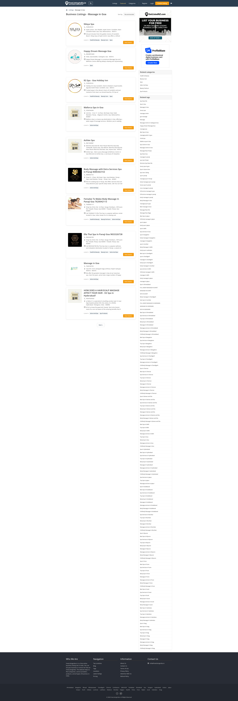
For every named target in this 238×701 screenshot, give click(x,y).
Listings (114, 3)
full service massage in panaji (148, 194)
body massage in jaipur (146, 278)
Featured (123, 3)
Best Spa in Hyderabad (146, 452)
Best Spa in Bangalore (146, 337)
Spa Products (103, 313)
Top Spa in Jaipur (144, 480)
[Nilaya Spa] (75, 30)
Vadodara (154, 690)
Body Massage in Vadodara (147, 620)
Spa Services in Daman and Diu (148, 402)
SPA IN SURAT (144, 294)
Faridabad (131, 687)
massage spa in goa (145, 203)
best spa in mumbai (145, 300)
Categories (132, 3)
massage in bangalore (146, 241)
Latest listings (97, 674)
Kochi (83, 690)
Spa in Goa (143, 104)
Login (152, 3)
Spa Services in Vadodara (147, 611)
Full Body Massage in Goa (147, 446)
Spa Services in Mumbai (146, 514)
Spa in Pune (143, 561)
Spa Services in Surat (145, 592)
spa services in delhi (145, 269)
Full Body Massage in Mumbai (148, 530)
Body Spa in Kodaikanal (146, 499)
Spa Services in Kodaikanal (147, 493)
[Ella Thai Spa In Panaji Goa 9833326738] (75, 240)
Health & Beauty (94, 40)
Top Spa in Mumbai (145, 517)
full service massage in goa (147, 191)
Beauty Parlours (105, 219)
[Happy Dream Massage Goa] (75, 57)
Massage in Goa (144, 107)
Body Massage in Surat (146, 605)
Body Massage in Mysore (147, 555)
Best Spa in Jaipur (145, 216)
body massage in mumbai (147, 266)
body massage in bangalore (147, 238)
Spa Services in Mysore (146, 539)
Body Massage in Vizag (146, 645)
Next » (101, 325)
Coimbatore (116, 687)
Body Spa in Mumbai (145, 521)
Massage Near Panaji (145, 151)
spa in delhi (143, 228)
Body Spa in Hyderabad (146, 462)
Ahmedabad (70, 687)
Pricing (95, 676)
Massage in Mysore (145, 549)
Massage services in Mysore (147, 552)
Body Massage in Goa (146, 200)
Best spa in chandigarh (146, 253)
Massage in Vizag (144, 639)
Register (144, 3)
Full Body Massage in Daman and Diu (150, 421)
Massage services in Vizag (147, 642)
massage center (144, 113)
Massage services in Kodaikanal (148, 505)
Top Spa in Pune (144, 570)
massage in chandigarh (146, 259)
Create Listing (162, 3)
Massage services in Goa (146, 443)
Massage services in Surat (147, 602)
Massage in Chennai (145, 384)
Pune (138, 690)
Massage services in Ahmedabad (149, 328)
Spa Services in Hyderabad (147, 455)
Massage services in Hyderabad (148, 468)
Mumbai (116, 690)
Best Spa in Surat (144, 589)
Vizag (160, 690)
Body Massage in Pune (146, 583)
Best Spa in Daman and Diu (147, 399)
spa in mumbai (144, 244)
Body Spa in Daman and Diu (147, 409)
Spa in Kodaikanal (145, 486)
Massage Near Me (145, 210)
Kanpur (78, 690)
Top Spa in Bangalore (146, 343)
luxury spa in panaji (145, 185)
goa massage (143, 116)
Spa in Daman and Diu (146, 396)
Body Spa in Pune (145, 573)
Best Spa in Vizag (144, 626)
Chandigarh (101, 687)
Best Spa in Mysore (145, 536)
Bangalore (78, 687)
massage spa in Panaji (146, 179)
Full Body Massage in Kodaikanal (149, 511)
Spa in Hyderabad (145, 449)
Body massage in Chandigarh (148, 297)
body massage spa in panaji (147, 182)
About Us (123, 663)
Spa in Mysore (144, 533)
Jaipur (169, 687)
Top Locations (97, 663)
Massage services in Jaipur (147, 483)
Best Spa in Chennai (145, 371)
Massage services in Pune (147, 580)
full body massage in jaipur (147, 219)
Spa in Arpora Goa (145, 169)
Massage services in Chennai (148, 387)
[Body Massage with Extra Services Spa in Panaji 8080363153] (75, 175)
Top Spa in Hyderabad (146, 458)
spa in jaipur (143, 222)
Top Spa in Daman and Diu (147, 406)
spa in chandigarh (145, 256)
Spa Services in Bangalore (147, 340)
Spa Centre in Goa (145, 144)
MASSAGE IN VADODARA (147, 306)
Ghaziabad (139, 687)
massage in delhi (144, 275)
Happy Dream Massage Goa (147, 126)
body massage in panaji (146, 197)
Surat (148, 690)
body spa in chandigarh (146, 263)
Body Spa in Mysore (145, 545)
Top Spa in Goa (144, 437)
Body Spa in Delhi (145, 430)
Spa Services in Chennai (146, 374)
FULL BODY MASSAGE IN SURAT (149, 287)
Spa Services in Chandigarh (147, 356)
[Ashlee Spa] (75, 146)
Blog (94, 666)
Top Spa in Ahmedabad (146, 318)
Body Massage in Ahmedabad (148, 331)
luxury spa (143, 110)
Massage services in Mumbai (148, 527)
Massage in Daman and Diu (147, 412)
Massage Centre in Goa (146, 147)
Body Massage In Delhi (146, 247)
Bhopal (85, 687)
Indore (164, 687)
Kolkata (89, 690)
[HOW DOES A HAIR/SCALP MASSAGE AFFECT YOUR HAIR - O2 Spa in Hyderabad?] (75, 296)
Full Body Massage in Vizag (147, 648)
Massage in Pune (144, 577)
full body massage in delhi (147, 272)
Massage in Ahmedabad (146, 325)
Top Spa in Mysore (145, 542)
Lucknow (95, 690)
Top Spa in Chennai (145, 378)
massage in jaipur (145, 281)
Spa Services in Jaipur (146, 477)
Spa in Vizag (143, 623)
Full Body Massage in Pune (147, 586)
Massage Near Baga (145, 213)
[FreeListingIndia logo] (76, 3)
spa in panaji (143, 175)
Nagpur (122, 690)
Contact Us (123, 666)
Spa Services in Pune (145, 567)
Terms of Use (124, 668)
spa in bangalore (144, 235)
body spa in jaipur (145, 225)
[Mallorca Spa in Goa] (75, 113)
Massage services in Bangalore (148, 350)
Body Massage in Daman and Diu (149, 418)
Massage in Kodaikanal (146, 502)
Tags (94, 668)
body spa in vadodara (146, 250)
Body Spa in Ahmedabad (147, 322)
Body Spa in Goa (144, 440)
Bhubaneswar (92, 687)
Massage (142, 119)
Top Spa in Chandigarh (146, 359)
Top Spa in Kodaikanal (146, 496)
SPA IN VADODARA (145, 309)
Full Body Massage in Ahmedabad (149, 334)
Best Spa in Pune (144, 564)
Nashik (128, 690)
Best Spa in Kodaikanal (146, 489)
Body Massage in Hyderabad (148, 471)
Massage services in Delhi (147, 434)
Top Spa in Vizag (144, 633)
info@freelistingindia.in (157, 663)
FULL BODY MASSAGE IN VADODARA (150, 303)
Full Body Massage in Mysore (148, 558)
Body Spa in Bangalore (146, 346)
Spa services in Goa (145, 231)
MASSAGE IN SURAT (145, 290)
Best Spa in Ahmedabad (146, 312)
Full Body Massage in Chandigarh (149, 365)
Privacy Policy (124, 671)
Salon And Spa (94, 125)
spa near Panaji (144, 160)
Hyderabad (158, 687)
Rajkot (143, 690)
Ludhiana (102, 690)
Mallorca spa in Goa (145, 141)
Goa (145, 687)
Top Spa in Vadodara (145, 614)
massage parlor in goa (146, 135)
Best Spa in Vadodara (146, 608)
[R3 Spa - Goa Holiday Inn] (75, 86)
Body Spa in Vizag (145, 636)
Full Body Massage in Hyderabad (149, 474)
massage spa (143, 129)
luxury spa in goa (144, 166)
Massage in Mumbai (145, 524)
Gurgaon (150, 687)
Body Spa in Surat (145, 598)
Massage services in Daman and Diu (150, 415)
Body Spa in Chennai (145, 381)
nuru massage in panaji (146, 188)
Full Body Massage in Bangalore (148, 353)
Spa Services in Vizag (145, 629)
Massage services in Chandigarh (148, 362)
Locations (96, 671)
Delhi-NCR (124, 687)
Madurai (109, 690)
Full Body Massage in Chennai (148, 393)
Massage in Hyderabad (146, 465)
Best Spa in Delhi (144, 424)
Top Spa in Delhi (144, 427)
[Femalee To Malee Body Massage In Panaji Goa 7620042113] (75, 204)
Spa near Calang (144, 172)
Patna (133, 690)
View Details (128, 42)
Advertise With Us (125, 674)
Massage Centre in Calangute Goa (149, 123)
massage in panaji (145, 157)
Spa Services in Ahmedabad (147, 315)
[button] (171, 3)
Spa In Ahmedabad (145, 284)
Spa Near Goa (144, 154)
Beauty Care (104, 40)
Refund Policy (124, 676)
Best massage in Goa (145, 207)
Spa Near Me (143, 101)
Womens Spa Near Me (146, 163)
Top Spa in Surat (144, 595)
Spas (111, 40)
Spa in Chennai (144, 368)
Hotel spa (142, 138)
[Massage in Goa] (75, 269)
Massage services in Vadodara (148, 617)
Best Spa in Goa (144, 132)
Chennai (108, 687)
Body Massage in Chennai (147, 390)
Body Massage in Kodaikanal (148, 508)
